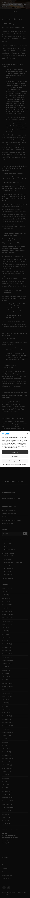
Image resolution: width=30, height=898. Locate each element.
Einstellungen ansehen (15, 461)
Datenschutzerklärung (16, 464)
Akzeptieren (15, 452)
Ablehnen (15, 456)
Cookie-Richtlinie (6, 464)
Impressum (24, 464)
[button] (27, 434)
